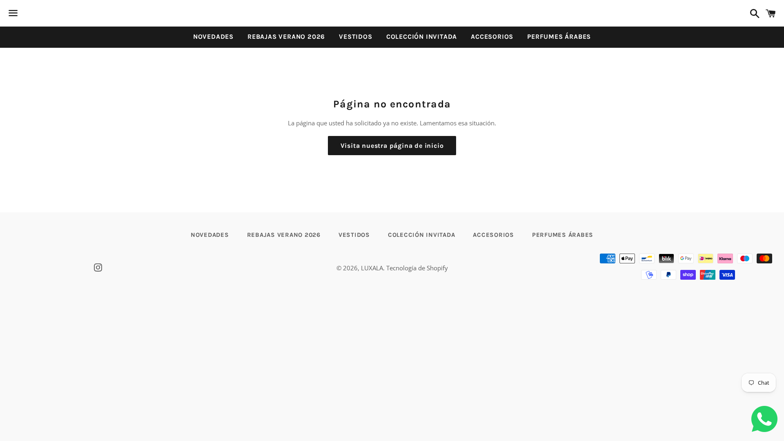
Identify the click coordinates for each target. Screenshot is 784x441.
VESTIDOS (355, 36)
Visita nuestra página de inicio (392, 145)
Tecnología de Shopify (417, 268)
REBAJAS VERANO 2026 (286, 36)
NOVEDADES (213, 36)
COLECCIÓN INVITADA (421, 36)
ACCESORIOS (492, 36)
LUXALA (372, 268)
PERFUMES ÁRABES (559, 36)
